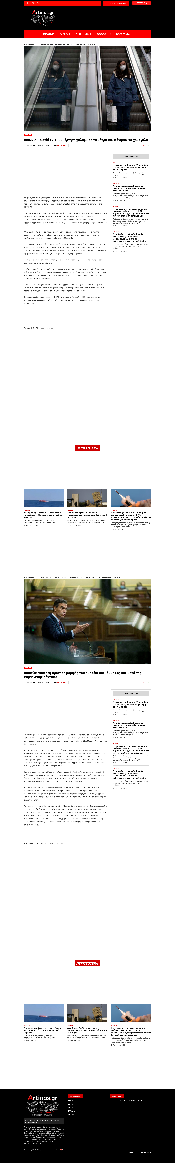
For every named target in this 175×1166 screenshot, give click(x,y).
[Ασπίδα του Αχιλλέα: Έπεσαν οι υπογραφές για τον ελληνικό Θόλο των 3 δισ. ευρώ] (88, 498)
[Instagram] (33, 3)
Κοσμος (28, 135)
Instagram (131, 1100)
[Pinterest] (143, 145)
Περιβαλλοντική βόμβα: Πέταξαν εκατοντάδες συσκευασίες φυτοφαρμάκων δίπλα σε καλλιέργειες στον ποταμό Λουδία (129, 237)
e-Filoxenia (68, 1150)
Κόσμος (34, 44)
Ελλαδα (116, 163)
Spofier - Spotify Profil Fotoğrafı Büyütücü (40, 1165)
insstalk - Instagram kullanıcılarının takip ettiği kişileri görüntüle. (81, 1165)
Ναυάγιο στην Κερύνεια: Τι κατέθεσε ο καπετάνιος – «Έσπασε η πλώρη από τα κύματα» (130, 167)
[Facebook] (28, 3)
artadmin (61, 145)
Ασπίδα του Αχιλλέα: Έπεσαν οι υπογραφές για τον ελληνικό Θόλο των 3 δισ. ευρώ (129, 188)
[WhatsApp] (148, 145)
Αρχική (27, 44)
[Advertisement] (66, 167)
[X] (38, 3)
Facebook (118, 1100)
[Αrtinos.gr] (44, 18)
